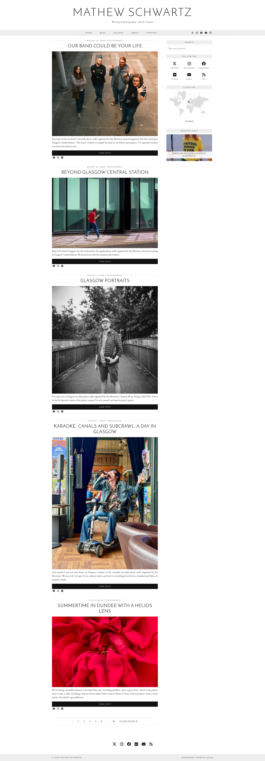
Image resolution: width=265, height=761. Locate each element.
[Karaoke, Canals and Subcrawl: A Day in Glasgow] (105, 568)
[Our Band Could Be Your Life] (105, 135)
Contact (152, 33)
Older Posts (127, 721)
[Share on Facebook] (54, 157)
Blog (103, 33)
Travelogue (114, 421)
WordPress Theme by (197, 758)
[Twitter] (192, 33)
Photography (115, 41)
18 (114, 721)
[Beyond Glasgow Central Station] (105, 247)
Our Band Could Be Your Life (105, 46)
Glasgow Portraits (105, 281)
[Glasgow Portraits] (105, 392)
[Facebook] (201, 33)
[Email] (206, 33)
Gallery (119, 33)
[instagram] (121, 744)
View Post (105, 153)
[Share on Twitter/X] (58, 157)
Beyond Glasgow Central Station (105, 172)
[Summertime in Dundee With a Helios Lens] (105, 686)
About (135, 33)
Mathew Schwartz (132, 13)
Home (88, 33)
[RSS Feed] (151, 744)
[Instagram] (197, 33)
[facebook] (129, 744)
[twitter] (114, 744)
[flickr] (136, 744)
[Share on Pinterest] (62, 157)
